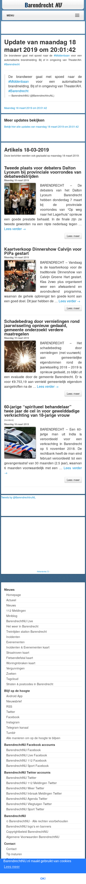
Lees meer (73, 236)
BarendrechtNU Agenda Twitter (26, 798)
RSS (9, 706)
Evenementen (15, 642)
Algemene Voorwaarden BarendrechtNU (32, 837)
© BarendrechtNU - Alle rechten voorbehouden (37, 821)
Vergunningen (15, 668)
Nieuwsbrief (14, 701)
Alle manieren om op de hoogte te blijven (33, 738)
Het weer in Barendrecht (22, 626)
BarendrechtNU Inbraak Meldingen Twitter (34, 793)
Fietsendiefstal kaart (19, 658)
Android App (14, 696)
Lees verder (15, 228)
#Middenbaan (62, 55)
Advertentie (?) (43, 571)
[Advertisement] (50, 27)
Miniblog (11, 616)
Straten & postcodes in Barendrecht (29, 684)
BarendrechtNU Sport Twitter (25, 809)
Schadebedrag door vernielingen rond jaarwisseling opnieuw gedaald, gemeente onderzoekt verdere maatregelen (42, 327)
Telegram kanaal (17, 727)
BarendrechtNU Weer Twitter (25, 788)
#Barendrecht (12, 64)
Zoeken (11, 673)
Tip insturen (14, 854)
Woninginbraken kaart (20, 663)
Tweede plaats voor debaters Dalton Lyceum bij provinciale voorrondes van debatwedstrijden (42, 172)
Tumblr (10, 733)
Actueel (11, 600)
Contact (11, 849)
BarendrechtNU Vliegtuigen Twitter (29, 804)
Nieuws (11, 605)
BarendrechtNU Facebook (23, 750)
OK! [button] (43, 878)
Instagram (13, 722)
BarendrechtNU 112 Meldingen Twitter (31, 783)
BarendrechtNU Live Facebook (26, 755)
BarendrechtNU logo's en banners (28, 826)
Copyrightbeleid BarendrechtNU (27, 831)
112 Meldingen (16, 610)
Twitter (10, 712)
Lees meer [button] (12, 866)
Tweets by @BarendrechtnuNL (18, 497)
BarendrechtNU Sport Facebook (27, 766)
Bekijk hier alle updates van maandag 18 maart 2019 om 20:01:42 (41, 126)
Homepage (13, 595)
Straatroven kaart (17, 652)
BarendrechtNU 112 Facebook (26, 760)
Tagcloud (12, 679)
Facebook (12, 717)
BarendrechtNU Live (19, 621)
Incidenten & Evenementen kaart (27, 647)
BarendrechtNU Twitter (21, 777)
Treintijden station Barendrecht (26, 631)
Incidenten (13, 637)
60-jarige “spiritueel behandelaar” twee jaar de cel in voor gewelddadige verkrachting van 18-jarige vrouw (42, 410)
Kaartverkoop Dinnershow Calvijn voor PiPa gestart (43, 251)
